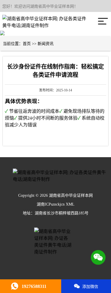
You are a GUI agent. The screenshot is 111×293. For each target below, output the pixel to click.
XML (70, 204)
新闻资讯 (46, 44)
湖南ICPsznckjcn (51, 204)
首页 (27, 44)
